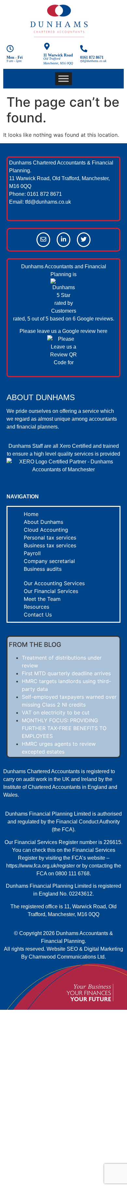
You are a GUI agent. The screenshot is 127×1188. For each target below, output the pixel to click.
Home (31, 514)
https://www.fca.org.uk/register (40, 865)
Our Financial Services (51, 591)
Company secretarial (49, 561)
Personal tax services (50, 537)
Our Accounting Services (54, 583)
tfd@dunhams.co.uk (48, 202)
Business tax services (50, 545)
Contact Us (38, 614)
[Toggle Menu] (63, 78)
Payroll (32, 553)
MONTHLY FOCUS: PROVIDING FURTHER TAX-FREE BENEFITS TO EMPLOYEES (64, 728)
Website (56, 949)
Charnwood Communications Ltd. (67, 957)
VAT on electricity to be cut (56, 712)
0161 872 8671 (92, 57)
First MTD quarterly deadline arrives (66, 673)
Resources (36, 606)
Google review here (84, 331)
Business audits (43, 569)
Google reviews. (95, 318)
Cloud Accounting (46, 529)
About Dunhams (43, 522)
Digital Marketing (103, 949)
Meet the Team (42, 599)
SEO (72, 949)
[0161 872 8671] (83, 49)
